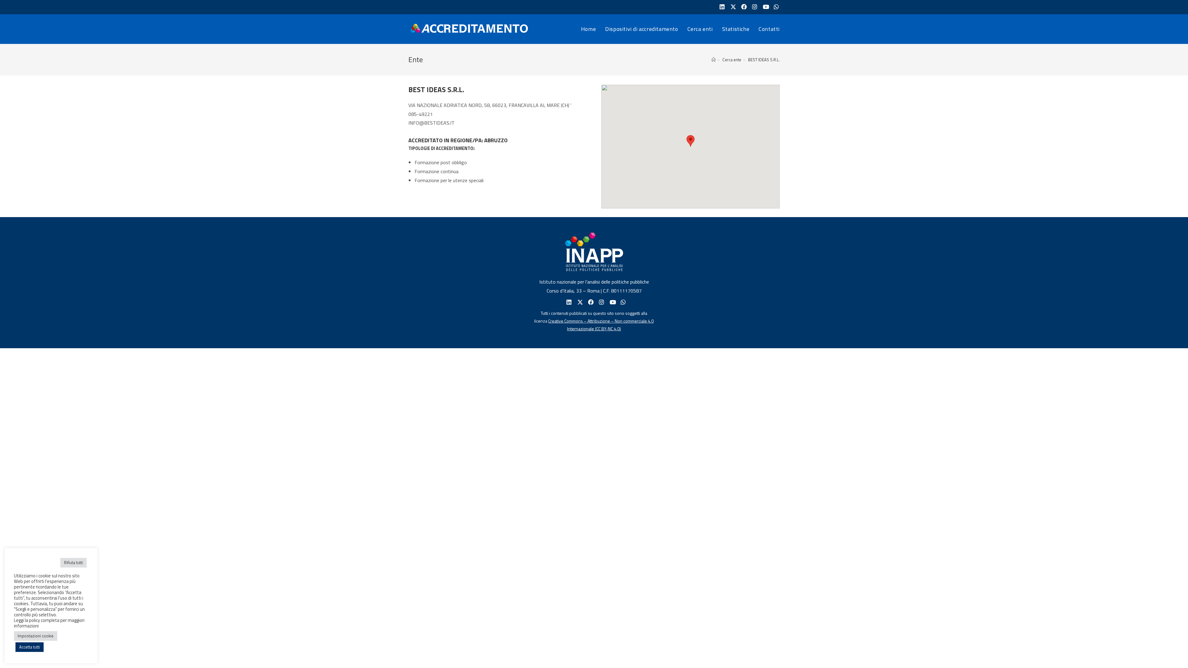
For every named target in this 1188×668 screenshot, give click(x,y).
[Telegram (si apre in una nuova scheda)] (776, 7)
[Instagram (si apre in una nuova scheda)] (754, 7)
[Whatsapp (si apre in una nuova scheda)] (622, 302)
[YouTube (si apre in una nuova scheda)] (765, 7)
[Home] (714, 60)
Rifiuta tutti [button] (73, 562)
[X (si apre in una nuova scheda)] (732, 7)
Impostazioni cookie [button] (36, 636)
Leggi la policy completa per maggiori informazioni (49, 623)
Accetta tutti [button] (29, 647)
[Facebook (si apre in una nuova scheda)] (743, 7)
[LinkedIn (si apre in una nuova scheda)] (721, 7)
